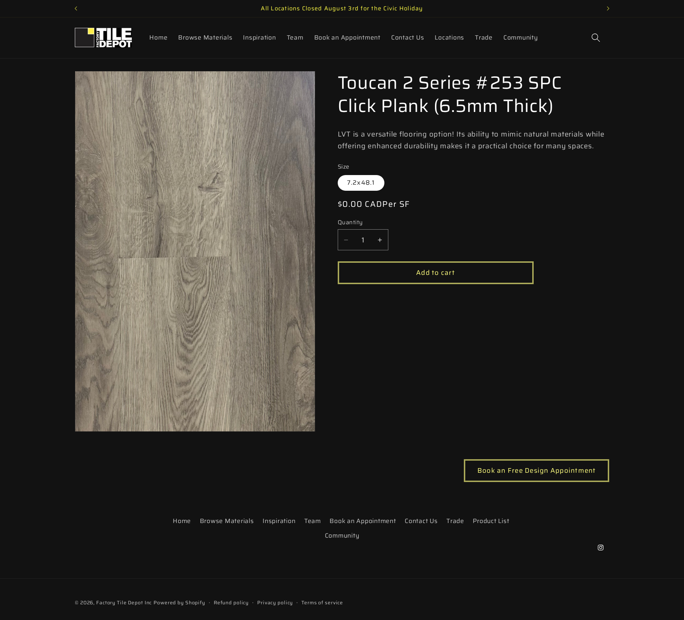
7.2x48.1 (361, 183)
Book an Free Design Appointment (536, 470)
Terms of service (322, 603)
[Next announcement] (608, 8)
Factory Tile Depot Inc (124, 603)
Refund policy (231, 603)
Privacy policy (275, 603)
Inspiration (279, 521)
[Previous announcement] (76, 8)
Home (182, 521)
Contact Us (421, 521)
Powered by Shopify (179, 603)
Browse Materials (227, 521)
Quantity (350, 223)
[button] (596, 37)
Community (342, 535)
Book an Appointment (363, 521)
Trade (455, 521)
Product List (491, 521)
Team (312, 521)
